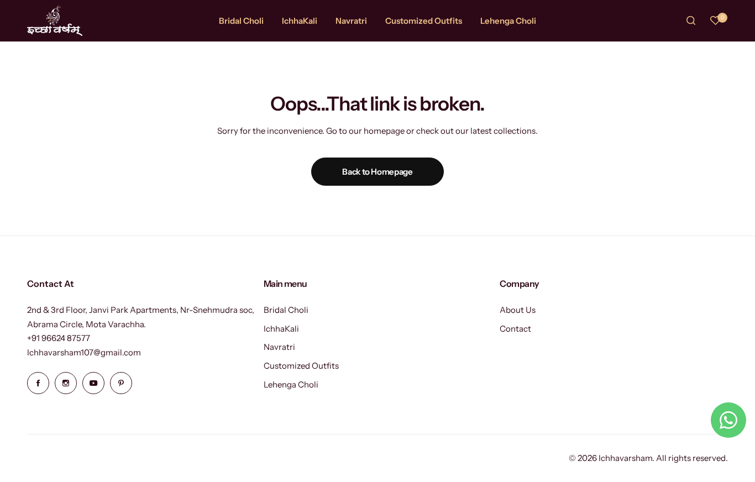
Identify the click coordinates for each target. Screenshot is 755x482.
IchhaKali (281, 328)
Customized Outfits (301, 365)
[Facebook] (38, 383)
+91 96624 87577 (58, 338)
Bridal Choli (286, 310)
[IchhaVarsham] (54, 21)
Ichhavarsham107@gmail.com (84, 352)
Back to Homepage (377, 171)
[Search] (691, 20)
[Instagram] (66, 383)
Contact (515, 328)
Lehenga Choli (291, 384)
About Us (518, 310)
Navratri (279, 347)
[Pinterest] (121, 383)
